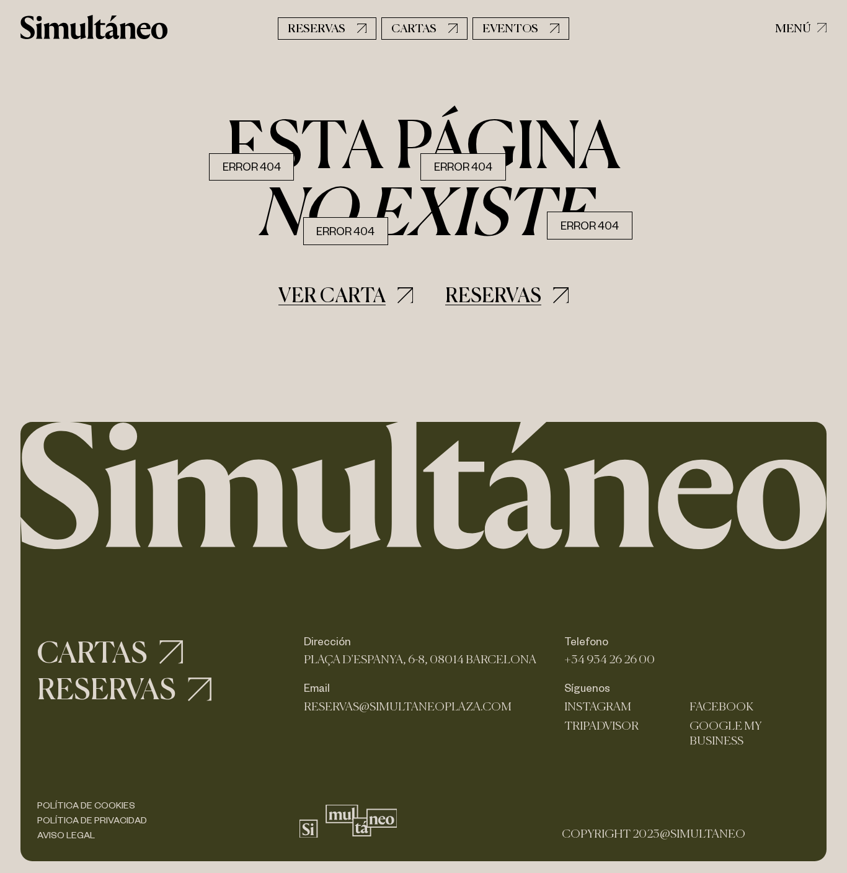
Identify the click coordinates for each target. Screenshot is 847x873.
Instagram (597, 706)
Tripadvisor (601, 726)
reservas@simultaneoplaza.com (408, 706)
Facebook (721, 706)
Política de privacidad (92, 820)
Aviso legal (66, 835)
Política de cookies (86, 805)
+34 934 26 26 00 (609, 659)
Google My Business (725, 733)
